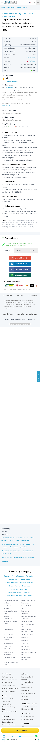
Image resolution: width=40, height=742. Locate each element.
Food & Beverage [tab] (18, 576)
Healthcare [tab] (26, 586)
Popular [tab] (7, 576)
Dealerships (25, 640)
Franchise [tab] (26, 592)
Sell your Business (8, 677)
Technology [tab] (30, 576)
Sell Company (8, 634)
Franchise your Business (10, 688)
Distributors (25, 637)
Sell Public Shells (27, 634)
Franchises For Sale (27, 716)
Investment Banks (27, 682)
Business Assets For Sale (10, 712)
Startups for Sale (26, 621)
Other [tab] (29, 596)
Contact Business (20, 730)
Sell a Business (26, 649)
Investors (24, 643)
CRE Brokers (25, 690)
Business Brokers (27, 688)
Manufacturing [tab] (14, 579)
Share (21, 295)
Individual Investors (8, 719)
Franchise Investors (27, 719)
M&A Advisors (25, 646)
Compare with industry (12, 81)
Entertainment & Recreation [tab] (19, 589)
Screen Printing (31, 58)
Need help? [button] (38, 377)
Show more (4, 561)
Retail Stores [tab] (25, 579)
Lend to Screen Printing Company (23, 227)
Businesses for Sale (10, 643)
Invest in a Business (8, 685)
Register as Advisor (8, 691)
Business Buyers (7, 722)
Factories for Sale (9, 657)
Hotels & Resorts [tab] (14, 586)
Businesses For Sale (8, 699)
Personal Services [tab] (11, 583)
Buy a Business (7, 683)
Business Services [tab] (26, 583)
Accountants (25, 696)
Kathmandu (32, 61)
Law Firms (24, 699)
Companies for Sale (10, 629)
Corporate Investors (9, 725)
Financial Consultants (28, 693)
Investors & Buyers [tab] (15, 592)
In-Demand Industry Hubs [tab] (16, 596)
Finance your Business (9, 680)
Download (33, 295)
